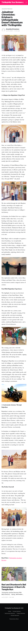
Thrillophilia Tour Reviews (12, 2)
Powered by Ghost (14, 619)
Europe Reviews (17, 611)
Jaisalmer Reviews (7, 9)
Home (9, 611)
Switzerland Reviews (10, 613)
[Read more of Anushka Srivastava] (3, 30)
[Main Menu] (26, 2)
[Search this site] (23, 2)
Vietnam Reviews (15, 615)
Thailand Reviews (21, 613)
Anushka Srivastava (12, 29)
